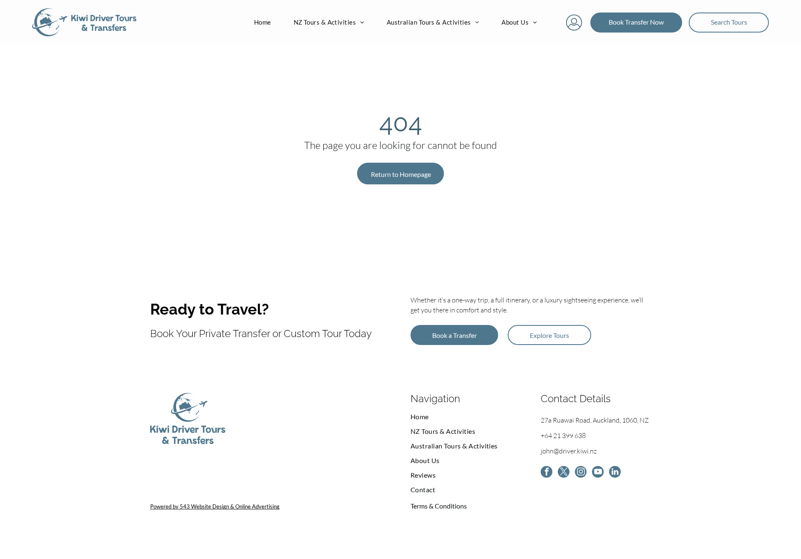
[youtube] (598, 473)
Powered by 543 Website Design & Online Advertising (215, 506)
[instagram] (581, 473)
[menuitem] (262, 22)
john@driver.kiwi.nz (569, 451)
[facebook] (546, 473)
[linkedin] (615, 473)
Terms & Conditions (439, 506)
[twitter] (563, 473)
